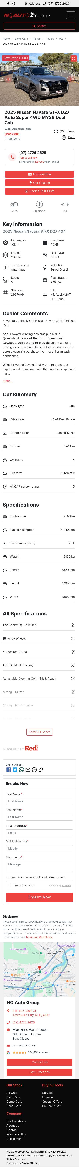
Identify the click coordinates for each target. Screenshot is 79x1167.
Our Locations (16, 1121)
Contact (12, 1130)
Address (34, 3)
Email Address (16, 825)
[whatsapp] (21, 769)
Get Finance (41, 182)
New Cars (13, 1097)
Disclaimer (13, 1138)
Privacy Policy (16, 1134)
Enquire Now (39, 897)
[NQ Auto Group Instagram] (13, 3)
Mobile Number (17, 841)
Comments (14, 857)
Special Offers (52, 1101)
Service (47, 1092)
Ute (61, 39)
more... (7, 381)
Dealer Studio (30, 1163)
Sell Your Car (51, 1106)
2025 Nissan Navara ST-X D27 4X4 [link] (24, 44)
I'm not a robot (24, 885)
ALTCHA (66, 885)
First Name (14, 794)
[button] (70, 15)
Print (71, 137)
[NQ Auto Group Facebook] (8, 3)
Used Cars (13, 1106)
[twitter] (15, 769)
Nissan (37, 39)
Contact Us (40, 1062)
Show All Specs (39, 732)
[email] (28, 769)
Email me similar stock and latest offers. (37, 877)
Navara (49, 39)
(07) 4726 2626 (59, 3)
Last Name (14, 810)
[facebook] (8, 769)
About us (12, 1125)
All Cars (11, 1092)
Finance (47, 1097)
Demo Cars (21, 39)
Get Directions (40, 1072)
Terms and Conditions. (39, 937)
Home (6, 39)
